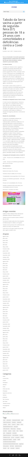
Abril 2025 (5, 269)
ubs (8, 448)
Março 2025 (5, 272)
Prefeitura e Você (6, 437)
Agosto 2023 (5, 307)
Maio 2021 (5, 363)
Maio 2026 (5, 242)
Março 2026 (5, 246)
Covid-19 (13, 424)
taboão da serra (18, 446)
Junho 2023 (5, 311)
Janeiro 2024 (5, 297)
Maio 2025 (5, 267)
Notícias (4, 395)
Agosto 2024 (5, 284)
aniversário (9, 420)
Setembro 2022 (6, 330)
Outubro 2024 (6, 280)
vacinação (12, 448)
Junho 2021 (5, 361)
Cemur (9, 424)
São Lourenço (6, 399)
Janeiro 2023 (5, 322)
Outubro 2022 (6, 328)
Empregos (5, 391)
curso (22, 424)
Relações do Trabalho (7, 439)
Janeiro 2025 (5, 276)
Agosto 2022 (5, 332)
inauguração (8, 433)
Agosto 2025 (5, 261)
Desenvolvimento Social (8, 426)
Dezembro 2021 (6, 349)
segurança (21, 443)
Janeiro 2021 (5, 370)
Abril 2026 (5, 244)
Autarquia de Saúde (16, 420)
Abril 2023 (5, 315)
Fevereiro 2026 (6, 249)
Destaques (5, 382)
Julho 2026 (5, 238)
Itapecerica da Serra (7, 393)
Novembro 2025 (6, 255)
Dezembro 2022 (6, 324)
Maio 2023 (5, 313)
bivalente (14, 422)
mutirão (21, 435)
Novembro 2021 (6, 351)
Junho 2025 (5, 265)
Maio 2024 (5, 288)
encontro (5, 430)
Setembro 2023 (6, 305)
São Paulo (5, 401)
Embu (4, 386)
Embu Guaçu (13, 428)
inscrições (14, 433)
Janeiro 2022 (5, 347)
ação (22, 420)
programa (17, 437)
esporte (9, 430)
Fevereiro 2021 (6, 368)
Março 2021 (5, 366)
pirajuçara (5, 397)
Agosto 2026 (5, 236)
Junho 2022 (5, 336)
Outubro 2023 (6, 303)
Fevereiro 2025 (6, 274)
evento (14, 430)
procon (12, 437)
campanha (19, 422)
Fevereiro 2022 (6, 345)
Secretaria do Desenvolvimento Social (10, 443)
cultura (18, 424)
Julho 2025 (5, 263)
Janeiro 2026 (5, 251)
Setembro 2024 (6, 282)
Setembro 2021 (6, 355)
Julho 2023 (5, 309)
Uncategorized (6, 405)
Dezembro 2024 (6, 278)
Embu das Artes (6, 388)
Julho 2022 (5, 334)
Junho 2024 (5, 286)
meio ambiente (15, 435)
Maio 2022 (5, 338)
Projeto (22, 437)
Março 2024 (5, 292)
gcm (4, 433)
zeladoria (17, 448)
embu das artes (6, 428)
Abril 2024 (5, 290)
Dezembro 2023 (6, 299)
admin (5, 51)
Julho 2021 (5, 359)
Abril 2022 (5, 340)
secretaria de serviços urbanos (9, 441)
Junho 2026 (5, 240)
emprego (19, 428)
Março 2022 (5, 343)
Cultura (4, 380)
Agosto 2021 (5, 357)
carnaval (5, 424)
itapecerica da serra (7, 435)
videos (4, 407)
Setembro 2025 (6, 259)
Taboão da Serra (17, 51)
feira (17, 430)
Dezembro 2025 (6, 253)
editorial (4, 384)
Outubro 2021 (6, 353)
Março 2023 (5, 318)
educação (16, 426)
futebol (21, 430)
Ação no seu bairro (7, 422)
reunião (14, 439)
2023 (4, 420)
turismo (4, 448)
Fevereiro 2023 (6, 320)
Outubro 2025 (6, 257)
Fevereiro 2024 (6, 295)
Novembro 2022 (6, 326)
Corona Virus (5, 378)
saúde (19, 439)
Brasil (4, 376)
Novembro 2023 (6, 301)
